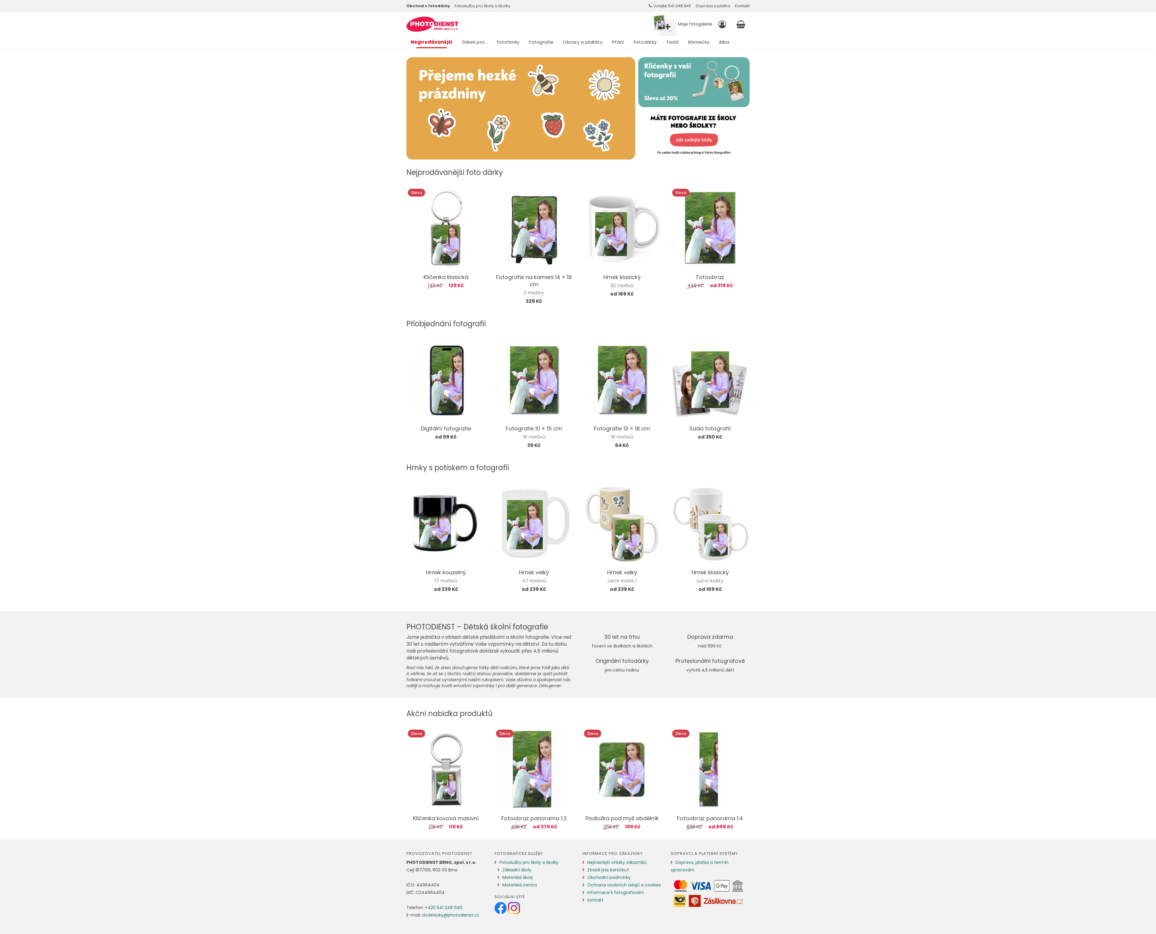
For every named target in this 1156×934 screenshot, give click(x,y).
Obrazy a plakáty (582, 42)
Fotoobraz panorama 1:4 (710, 818)
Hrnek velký (534, 572)
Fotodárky (645, 42)
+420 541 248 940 (443, 908)
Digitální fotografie (446, 428)
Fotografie (541, 42)
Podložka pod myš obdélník (622, 818)
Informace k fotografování (615, 892)
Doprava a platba (713, 6)
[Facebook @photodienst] (501, 908)
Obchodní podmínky (609, 877)
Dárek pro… (474, 42)
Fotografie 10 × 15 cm (534, 428)
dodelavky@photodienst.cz (450, 915)
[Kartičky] (694, 135)
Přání (618, 42)
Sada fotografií (710, 428)
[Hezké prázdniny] (520, 108)
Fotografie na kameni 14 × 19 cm (534, 280)
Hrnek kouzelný (446, 572)
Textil (672, 42)
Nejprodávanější (432, 42)
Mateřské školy (517, 877)
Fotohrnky (508, 42)
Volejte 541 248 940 (672, 6)
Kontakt (742, 6)
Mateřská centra (519, 885)
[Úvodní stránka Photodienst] (432, 24)
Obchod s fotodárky (428, 6)
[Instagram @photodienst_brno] (514, 908)
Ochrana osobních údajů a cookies (624, 885)
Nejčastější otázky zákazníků (617, 862)
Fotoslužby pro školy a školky (482, 6)
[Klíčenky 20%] (694, 82)
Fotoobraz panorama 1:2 (534, 818)
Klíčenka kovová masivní (446, 818)
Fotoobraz (710, 277)
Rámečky (698, 42)
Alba (724, 42)
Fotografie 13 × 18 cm (622, 428)
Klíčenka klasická (446, 277)
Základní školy (516, 870)
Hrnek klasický (622, 277)
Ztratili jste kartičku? (608, 870)
